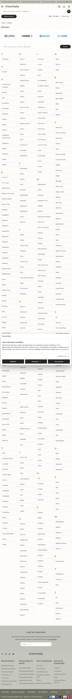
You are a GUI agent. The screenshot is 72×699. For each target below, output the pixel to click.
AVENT (4, 164)
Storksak (58, 283)
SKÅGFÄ (58, 208)
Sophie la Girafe (61, 251)
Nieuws (38, 680)
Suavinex (58, 294)
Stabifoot (59, 267)
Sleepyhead (59, 213)
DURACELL (23, 155)
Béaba (4, 435)
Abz (3, 98)
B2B (50, 16)
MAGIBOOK (42, 184)
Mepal (40, 259)
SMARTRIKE (60, 224)
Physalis (40, 555)
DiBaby (22, 86)
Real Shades (59, 82)
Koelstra (22, 599)
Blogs (56, 677)
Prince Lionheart (43, 582)
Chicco (4, 480)
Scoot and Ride (60, 154)
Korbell (22, 615)
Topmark (58, 392)
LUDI (39, 150)
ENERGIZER (24, 195)
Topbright (59, 387)
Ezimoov (22, 222)
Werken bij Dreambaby (43, 683)
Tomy (57, 381)
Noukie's (40, 444)
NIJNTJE (40, 406)
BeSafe (4, 301)
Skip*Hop (59, 202)
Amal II (4, 130)
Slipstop (58, 218)
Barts (4, 279)
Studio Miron (60, 288)
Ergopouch (23, 206)
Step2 (57, 272)
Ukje (57, 453)
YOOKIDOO (60, 574)
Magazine (57, 668)
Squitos (58, 261)
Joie (21, 495)
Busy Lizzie (5, 424)
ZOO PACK (59, 608)
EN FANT (23, 190)
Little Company (43, 112)
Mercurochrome (43, 265)
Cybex (4, 544)
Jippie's (22, 484)
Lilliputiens (41, 107)
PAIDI (40, 518)
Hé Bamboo (24, 394)
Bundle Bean (6, 413)
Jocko (22, 489)
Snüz (57, 240)
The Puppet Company (62, 333)
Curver (4, 539)
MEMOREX (41, 254)
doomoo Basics (25, 123)
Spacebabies (60, 256)
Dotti (22, 134)
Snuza (58, 234)
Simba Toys (59, 186)
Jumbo (22, 511)
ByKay (4, 429)
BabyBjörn (5, 215)
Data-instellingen (42, 692)
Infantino (23, 412)
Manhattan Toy (43, 200)
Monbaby (41, 297)
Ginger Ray (23, 322)
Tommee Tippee (61, 376)
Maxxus (40, 238)
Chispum (5, 507)
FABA (22, 234)
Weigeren (13, 361)
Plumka (40, 577)
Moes (39, 292)
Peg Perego (41, 534)
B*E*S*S (5, 177)
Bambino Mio (6, 268)
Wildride (58, 532)
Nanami (40, 369)
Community (57, 671)
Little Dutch (42, 118)
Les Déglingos (42, 80)
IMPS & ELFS (24, 407)
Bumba (4, 403)
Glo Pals (22, 328)
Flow (21, 272)
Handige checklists (60, 674)
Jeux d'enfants (24, 479)
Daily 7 (22, 59)
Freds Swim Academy (27, 277)
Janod (22, 463)
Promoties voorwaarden (9, 681)
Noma (40, 417)
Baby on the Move (8, 193)
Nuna (39, 455)
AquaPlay (5, 154)
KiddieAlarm (24, 540)
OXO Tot (40, 500)
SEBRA (58, 165)
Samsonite (59, 138)
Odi (39, 478)
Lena (39, 75)
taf (57, 317)
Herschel (23, 367)
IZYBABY (23, 439)
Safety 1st (59, 127)
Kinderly (22, 577)
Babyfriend (5, 231)
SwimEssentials (61, 304)
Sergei (58, 175)
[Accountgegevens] (64, 7)
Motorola (41, 308)
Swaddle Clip (60, 299)
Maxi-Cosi (41, 222)
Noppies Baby (42, 428)
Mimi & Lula (41, 270)
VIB (57, 487)
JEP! (21, 473)
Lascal (40, 64)
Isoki (21, 434)
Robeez (58, 114)
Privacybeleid (5, 692)
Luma (39, 161)
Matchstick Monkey (44, 216)
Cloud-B (5, 523)
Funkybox (23, 294)
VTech (58, 503)
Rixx (57, 109)
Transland (59, 398)
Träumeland (59, 430)
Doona (22, 129)
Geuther (22, 317)
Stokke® (58, 277)
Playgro (40, 571)
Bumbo (4, 408)
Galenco (22, 306)
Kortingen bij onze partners (60, 681)
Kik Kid (22, 566)
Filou (21, 256)
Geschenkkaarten (42, 672)
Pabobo (40, 512)
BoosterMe (5, 370)
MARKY (40, 206)
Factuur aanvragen (7, 672)
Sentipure (59, 170)
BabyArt (4, 209)
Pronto (40, 587)
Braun (4, 381)
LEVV (39, 91)
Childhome (5, 490)
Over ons (39, 665)
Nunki (40, 460)
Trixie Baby (59, 414)
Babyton (5, 252)
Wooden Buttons (61, 543)
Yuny (57, 585)
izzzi (21, 444)
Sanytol (58, 143)
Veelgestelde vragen (7, 665)
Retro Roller (59, 98)
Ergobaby (23, 200)
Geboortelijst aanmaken (26, 674)
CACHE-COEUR (7, 458)
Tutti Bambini (60, 440)
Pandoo (40, 528)
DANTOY (23, 64)
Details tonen (62, 356)
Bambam (5, 263)
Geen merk (23, 312)
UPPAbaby (59, 469)
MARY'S (40, 211)
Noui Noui (41, 439)
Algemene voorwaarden (18, 692)
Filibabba (23, 251)
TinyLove (58, 365)
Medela (40, 243)
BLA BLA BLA (6, 333)
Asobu (4, 159)
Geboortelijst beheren (26, 677)
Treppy (58, 403)
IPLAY (22, 423)
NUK (39, 449)
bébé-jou (5, 440)
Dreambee (23, 150)
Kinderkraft (23, 572)
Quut (57, 70)
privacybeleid (52, 639)
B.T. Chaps (5, 183)
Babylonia (5, 236)
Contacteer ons (6, 675)
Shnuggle (58, 181)
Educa (22, 173)
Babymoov (5, 247)
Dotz (21, 139)
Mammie (40, 195)
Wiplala (58, 538)
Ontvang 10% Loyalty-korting (30, 2)
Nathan (40, 379)
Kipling (22, 588)
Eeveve (22, 179)
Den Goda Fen (24, 70)
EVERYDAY (23, 211)
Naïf (39, 390)
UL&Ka (58, 459)
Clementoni (6, 512)
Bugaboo (5, 397)
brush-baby (6, 392)
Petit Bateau (42, 544)
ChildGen (5, 485)
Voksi (57, 498)
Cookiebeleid (53, 692)
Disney (22, 102)
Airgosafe (5, 114)
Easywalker (23, 168)
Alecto (4, 119)
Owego (40, 489)
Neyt (39, 396)
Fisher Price (24, 261)
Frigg (21, 283)
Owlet (40, 494)
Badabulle (5, 258)
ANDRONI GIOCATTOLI (6, 136)
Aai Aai (4, 92)
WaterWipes (60, 522)
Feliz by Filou (24, 245)
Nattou (40, 385)
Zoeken (65, 46)
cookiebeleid (64, 349)
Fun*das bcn (24, 288)
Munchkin (41, 324)
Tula (57, 435)
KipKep (22, 583)
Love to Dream (42, 145)
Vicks (57, 493)
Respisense (59, 93)
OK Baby (41, 483)
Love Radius (41, 139)
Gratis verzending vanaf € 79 (10, 2)
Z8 (56, 597)
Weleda (58, 527)
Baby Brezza (6, 188)
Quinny (58, 64)
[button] (3, 6)
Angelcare (5, 143)
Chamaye (5, 469)
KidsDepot (23, 550)
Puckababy (41, 598)
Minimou (41, 281)
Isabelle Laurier (25, 428)
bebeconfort (6, 290)
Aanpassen (35, 361)
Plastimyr (41, 561)
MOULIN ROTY (43, 313)
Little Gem (41, 123)
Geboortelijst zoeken (25, 680)
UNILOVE (59, 464)
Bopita (4, 376)
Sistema (58, 197)
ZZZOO (58, 619)
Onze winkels (40, 668)
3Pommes (5, 59)
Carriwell (5, 464)
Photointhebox (42, 550)
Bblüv (4, 285)
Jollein (22, 500)
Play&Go (40, 566)
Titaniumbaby (60, 371)
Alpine (4, 124)
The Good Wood (61, 328)
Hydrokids (23, 383)
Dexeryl (22, 75)
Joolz (21, 505)
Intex (21, 418)
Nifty (39, 401)
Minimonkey (42, 275)
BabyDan (5, 220)
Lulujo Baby (41, 155)
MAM (40, 190)
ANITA (4, 148)
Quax (57, 59)
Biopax (4, 322)
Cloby (4, 517)
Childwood (5, 496)
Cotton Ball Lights (8, 533)
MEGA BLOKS (42, 249)
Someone (59, 245)
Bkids (4, 327)
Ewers (22, 216)
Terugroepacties (6, 684)
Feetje (22, 240)
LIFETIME (41, 102)
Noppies (40, 422)
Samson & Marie (61, 132)
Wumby (58, 548)
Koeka (22, 593)
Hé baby (22, 389)
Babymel (5, 242)
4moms (4, 71)
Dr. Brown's (24, 145)
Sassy (57, 149)
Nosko (40, 433)
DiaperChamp (24, 80)
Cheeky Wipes (7, 474)
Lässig (40, 172)
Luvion (40, 166)
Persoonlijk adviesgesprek (27, 683)
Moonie (40, 302)
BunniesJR (5, 419)
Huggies (22, 378)
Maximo (40, 233)
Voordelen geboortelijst (26, 671)
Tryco (57, 424)
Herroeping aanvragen (8, 668)
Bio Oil (4, 317)
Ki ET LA (23, 534)
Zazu (57, 603)
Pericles (40, 539)
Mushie (40, 329)
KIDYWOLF (24, 556)
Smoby (58, 229)
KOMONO (23, 604)
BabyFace (5, 225)
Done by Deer (24, 107)
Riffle (57, 104)
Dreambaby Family (25, 668)
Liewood (40, 96)
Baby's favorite (7, 199)
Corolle (4, 528)
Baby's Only (6, 204)
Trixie (57, 408)
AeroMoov (5, 103)
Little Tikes (41, 129)
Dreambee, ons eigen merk (43, 676)
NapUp (40, 374)
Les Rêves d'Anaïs (43, 86)
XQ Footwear (60, 561)
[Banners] (9, 36)
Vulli (57, 509)
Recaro (58, 88)
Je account (4, 678)
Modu (40, 286)
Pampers (40, 523)
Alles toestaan (59, 361)
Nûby (39, 465)
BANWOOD (6, 274)
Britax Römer (6, 387)
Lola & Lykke (42, 134)
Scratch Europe (61, 159)
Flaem (22, 267)
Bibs (3, 311)
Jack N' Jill (23, 457)
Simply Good (60, 192)
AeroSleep (5, 108)
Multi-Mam (41, 318)
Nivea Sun (41, 412)
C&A (3, 453)
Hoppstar (23, 373)
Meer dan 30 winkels (48, 2)
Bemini (4, 295)
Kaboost (22, 524)
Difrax (22, 91)
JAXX (22, 468)
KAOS (22, 529)
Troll (57, 419)
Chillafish (5, 501)
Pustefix (40, 603)
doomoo (22, 118)
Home (3, 23)
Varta (57, 482)
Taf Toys (58, 322)
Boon (4, 365)
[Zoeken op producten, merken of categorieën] (69, 11)
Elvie (21, 184)
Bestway (5, 306)
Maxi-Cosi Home (43, 227)
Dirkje (22, 96)
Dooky (22, 112)
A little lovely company (6, 86)
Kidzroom (23, 561)
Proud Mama (42, 593)
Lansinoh (41, 59)
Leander (40, 70)
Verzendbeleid (31, 692)
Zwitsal (58, 613)
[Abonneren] (50, 644)
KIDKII (22, 545)
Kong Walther (24, 609)
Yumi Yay (58, 579)
